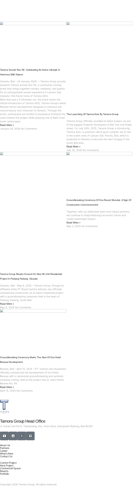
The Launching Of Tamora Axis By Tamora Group (92, 114)
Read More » (7, 124)
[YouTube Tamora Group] (4, 436)
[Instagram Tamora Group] (30, 436)
